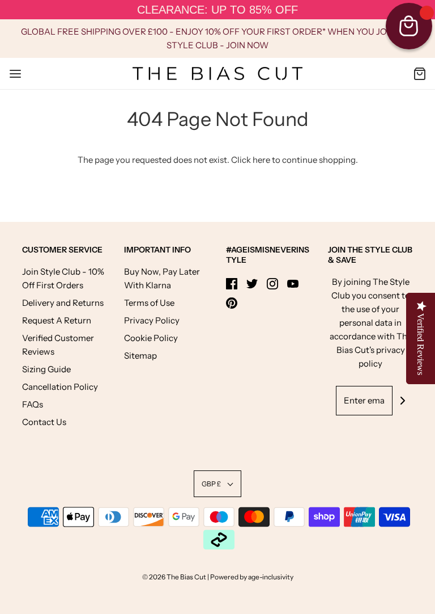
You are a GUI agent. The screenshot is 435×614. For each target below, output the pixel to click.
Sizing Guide (46, 369)
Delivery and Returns (63, 302)
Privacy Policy (152, 320)
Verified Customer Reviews (58, 345)
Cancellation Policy (60, 386)
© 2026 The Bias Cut (174, 577)
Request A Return (56, 320)
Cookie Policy (151, 338)
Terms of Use (149, 302)
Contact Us (44, 422)
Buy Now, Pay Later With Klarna (162, 278)
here (261, 159)
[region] (217, 10)
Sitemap (140, 355)
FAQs (32, 404)
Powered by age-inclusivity (251, 577)
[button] (217, 483)
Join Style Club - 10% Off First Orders (63, 278)
